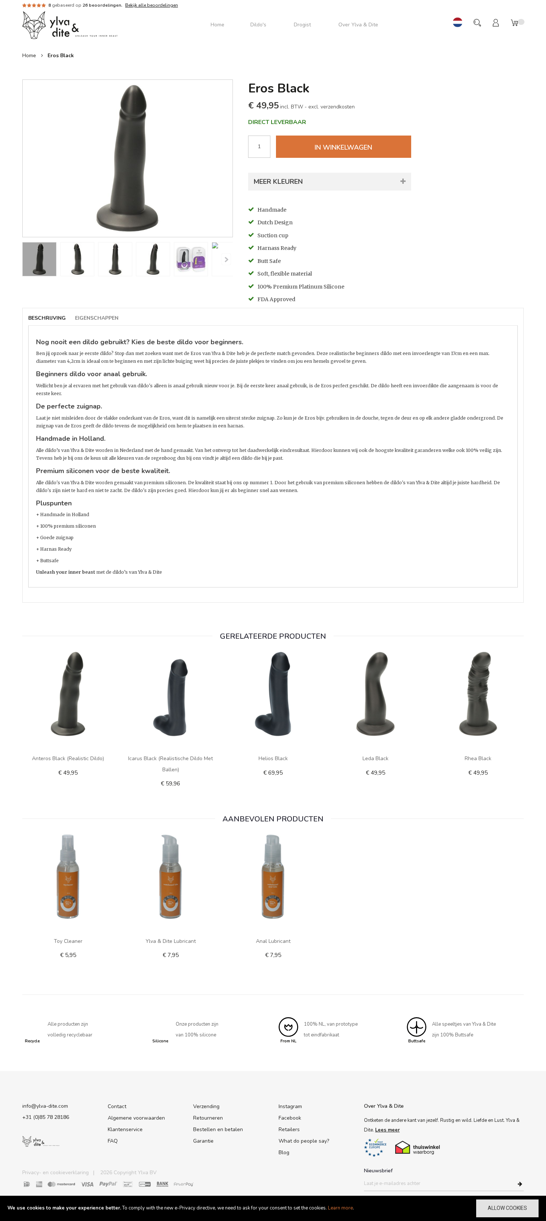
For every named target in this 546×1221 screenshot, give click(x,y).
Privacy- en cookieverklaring (55, 1172)
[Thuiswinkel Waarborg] (417, 1148)
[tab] (50, 318)
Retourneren (208, 1117)
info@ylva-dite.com (45, 1106)
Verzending (206, 1106)
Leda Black (376, 758)
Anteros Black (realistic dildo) (68, 758)
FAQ (113, 1141)
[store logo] (69, 24)
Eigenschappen (96, 318)
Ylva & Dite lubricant (171, 941)
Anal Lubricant (273, 941)
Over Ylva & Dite (384, 1106)
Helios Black (273, 758)
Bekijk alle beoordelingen (151, 5)
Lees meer (387, 1130)
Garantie (203, 1141)
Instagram (290, 1106)
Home (29, 55)
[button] (457, 23)
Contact (117, 1106)
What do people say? (304, 1141)
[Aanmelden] (520, 1184)
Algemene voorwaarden (136, 1117)
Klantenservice (125, 1129)
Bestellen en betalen (218, 1129)
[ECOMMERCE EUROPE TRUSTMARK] (375, 1148)
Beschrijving (47, 318)
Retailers (289, 1129)
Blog (284, 1152)
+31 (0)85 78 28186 (45, 1117)
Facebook (290, 1117)
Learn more (340, 1208)
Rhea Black (478, 758)
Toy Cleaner (68, 941)
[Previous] (226, 259)
